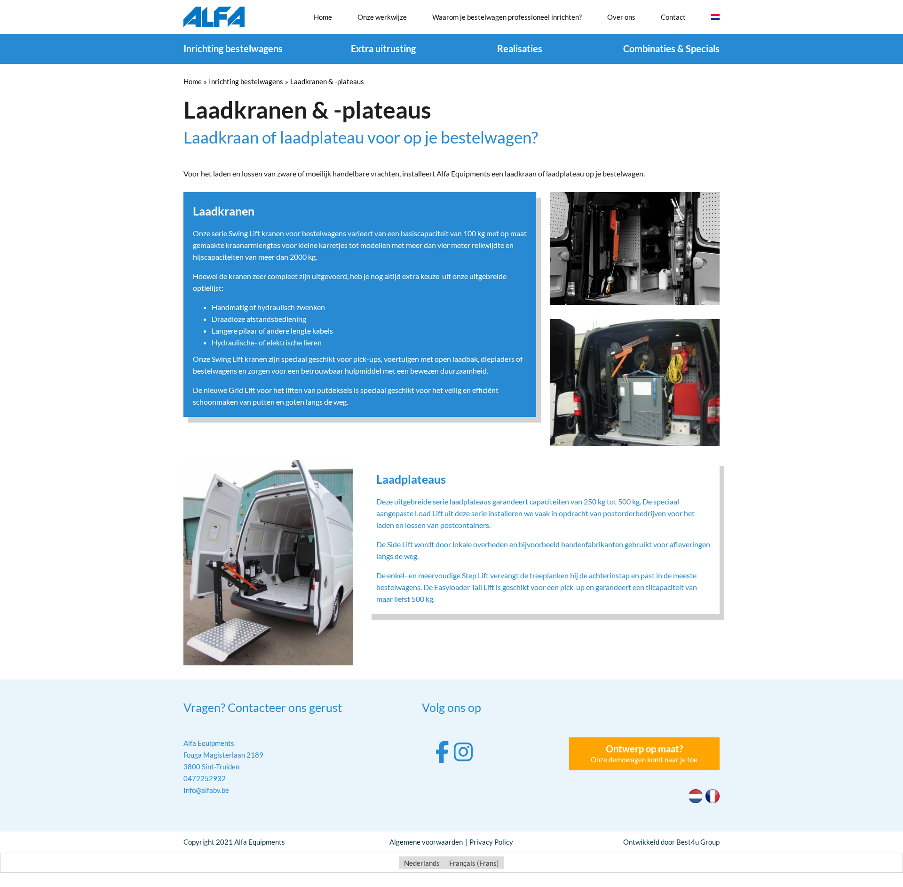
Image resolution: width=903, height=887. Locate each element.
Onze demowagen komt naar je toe (644, 753)
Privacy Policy (491, 842)
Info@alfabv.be (206, 790)
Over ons (621, 17)
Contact (673, 17)
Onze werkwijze (382, 17)
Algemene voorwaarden (426, 842)
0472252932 (204, 778)
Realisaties (519, 48)
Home (323, 17)
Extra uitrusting (383, 48)
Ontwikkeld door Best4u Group (671, 842)
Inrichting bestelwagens (233, 48)
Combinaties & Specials (671, 48)
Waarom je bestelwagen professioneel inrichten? (507, 17)
